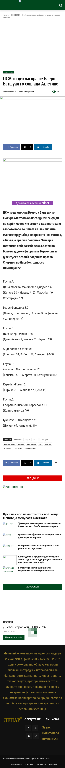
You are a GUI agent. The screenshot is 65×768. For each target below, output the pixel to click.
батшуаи (44, 440)
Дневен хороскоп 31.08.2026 (24, 627)
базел (35, 440)
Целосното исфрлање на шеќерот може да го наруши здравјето (39, 536)
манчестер (31, 444)
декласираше (9, 444)
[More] (56, 147)
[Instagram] (35, 728)
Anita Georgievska (26, 91)
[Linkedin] (29, 736)
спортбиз (18, 448)
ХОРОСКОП (8, 622)
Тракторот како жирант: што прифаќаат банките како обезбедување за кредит (39, 525)
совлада (7, 448)
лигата (21, 444)
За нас (46, 727)
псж (40, 444)
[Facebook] (28, 728)
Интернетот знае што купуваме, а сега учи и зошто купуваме (38, 547)
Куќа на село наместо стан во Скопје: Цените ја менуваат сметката (31, 516)
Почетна (6, 15)
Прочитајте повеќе (13, 637)
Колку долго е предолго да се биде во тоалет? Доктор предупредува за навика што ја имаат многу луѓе (40, 559)
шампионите (30, 448)
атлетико (18, 440)
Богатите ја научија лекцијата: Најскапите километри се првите (36, 569)
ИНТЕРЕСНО (15, 15)
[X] (36, 736)
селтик (48, 444)
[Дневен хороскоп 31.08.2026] (32, 608)
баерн (27, 440)
